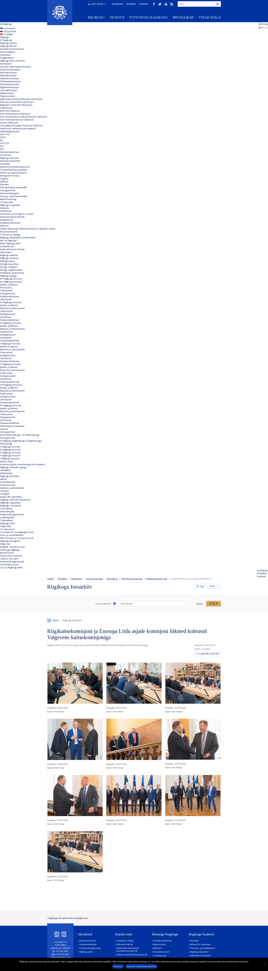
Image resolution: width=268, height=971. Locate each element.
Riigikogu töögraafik (10, 205)
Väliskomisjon (7, 93)
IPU (2, 146)
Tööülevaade (6, 202)
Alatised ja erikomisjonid (12, 308)
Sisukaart (143, 3)
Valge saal (5, 543)
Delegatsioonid (7, 293)
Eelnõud (4, 181)
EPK (2, 149)
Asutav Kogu (6, 461)
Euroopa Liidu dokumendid (13, 196)
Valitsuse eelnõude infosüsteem (131, 954)
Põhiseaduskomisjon (10, 81)
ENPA (3, 137)
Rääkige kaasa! (7, 261)
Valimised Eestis (124, 944)
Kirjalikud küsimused (10, 222)
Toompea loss (7, 529)
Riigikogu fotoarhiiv (9, 476)
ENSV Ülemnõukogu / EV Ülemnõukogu (19, 434)
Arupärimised (6, 219)
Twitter (160, 4)
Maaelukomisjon (8, 75)
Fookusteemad (7, 484)
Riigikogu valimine (9, 255)
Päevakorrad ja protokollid (13, 187)
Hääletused (5, 210)
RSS (171, 4)
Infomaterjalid (7, 511)
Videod (3, 479)
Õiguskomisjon (7, 96)
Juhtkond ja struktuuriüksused (15, 166)
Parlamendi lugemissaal (12, 514)
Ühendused (5, 155)
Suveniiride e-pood (9, 564)
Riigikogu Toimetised (10, 505)
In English (8, 34)
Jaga (202, 586)
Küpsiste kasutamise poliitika (141, 966)
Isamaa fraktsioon (9, 122)
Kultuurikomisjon (8, 72)
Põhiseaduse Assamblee (12, 426)
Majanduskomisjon (9, 78)
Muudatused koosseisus (12, 48)
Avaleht (50, 578)
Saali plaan (5, 54)
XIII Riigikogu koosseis (11, 281)
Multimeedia (6, 473)
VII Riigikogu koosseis (11, 405)
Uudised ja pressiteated (12, 487)
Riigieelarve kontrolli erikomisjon (16, 104)
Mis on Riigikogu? (8, 240)
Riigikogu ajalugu (8, 275)
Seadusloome (7, 246)
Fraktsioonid (6, 107)
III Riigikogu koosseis (10, 452)
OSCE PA (4, 143)
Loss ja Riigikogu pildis (11, 567)
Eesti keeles (97, 3)
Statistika (4, 208)
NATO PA (5, 134)
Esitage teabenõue (9, 264)
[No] (264, 964)
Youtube (165, 4)
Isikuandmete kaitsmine (200, 955)
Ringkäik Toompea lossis (12, 546)
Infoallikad (183, 17)
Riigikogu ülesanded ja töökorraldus (18, 237)
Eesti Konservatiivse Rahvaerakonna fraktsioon (23, 116)
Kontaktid (131, 3)
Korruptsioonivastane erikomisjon (17, 101)
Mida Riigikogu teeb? (10, 243)
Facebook (154, 4)
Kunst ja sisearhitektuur (12, 535)
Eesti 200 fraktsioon (10, 110)
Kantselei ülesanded (10, 160)
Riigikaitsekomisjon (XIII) (156, 578)
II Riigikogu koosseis (10, 455)
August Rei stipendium (11, 496)
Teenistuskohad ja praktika (13, 169)
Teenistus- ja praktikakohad (202, 948)
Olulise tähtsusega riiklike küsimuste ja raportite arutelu (27, 228)
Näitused (157, 948)
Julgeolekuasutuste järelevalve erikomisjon (21, 99)
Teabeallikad (6, 520)
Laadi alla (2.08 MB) (209, 653)
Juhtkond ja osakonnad (200, 944)
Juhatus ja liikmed (9, 284)
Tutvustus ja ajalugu (148, 17)
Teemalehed (6, 508)
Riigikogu (96, 17)
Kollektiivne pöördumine (12, 272)
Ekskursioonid (7, 552)
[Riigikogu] (59, 12)
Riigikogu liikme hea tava (12, 60)
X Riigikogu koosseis (10, 343)
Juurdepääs (117, 3)
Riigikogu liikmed (8, 46)
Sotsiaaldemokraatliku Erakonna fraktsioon (21, 125)
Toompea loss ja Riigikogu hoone (17, 532)
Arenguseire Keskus (10, 175)
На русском (10, 31)
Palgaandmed (7, 57)
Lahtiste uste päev (9, 558)
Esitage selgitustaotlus (11, 269)
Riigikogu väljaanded (10, 502)
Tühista (199, 603)
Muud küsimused (8, 231)
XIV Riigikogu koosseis (11, 278)
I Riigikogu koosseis (10, 458)
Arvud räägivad (7, 51)
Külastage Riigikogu (10, 549)
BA (1, 140)
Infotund (4, 225)
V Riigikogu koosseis (10, 446)
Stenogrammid (7, 190)
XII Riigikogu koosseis (11, 302)
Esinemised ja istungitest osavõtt (16, 213)
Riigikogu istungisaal (10, 540)
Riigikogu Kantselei (9, 157)
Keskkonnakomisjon (10, 69)
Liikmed (4, 429)
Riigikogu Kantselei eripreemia (15, 499)
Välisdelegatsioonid (9, 131)
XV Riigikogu (6, 40)
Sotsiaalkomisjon (8, 90)
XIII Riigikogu (112, 578)
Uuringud (4, 490)
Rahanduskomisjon (9, 84)
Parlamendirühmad (9, 152)
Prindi (212, 586)
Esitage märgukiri (8, 266)
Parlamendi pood (161, 952)
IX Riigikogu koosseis (10, 364)
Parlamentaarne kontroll (12, 216)
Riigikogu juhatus (8, 43)
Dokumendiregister (9, 193)
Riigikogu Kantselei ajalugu (13, 467)
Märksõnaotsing (8, 199)
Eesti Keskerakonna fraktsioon (15, 113)
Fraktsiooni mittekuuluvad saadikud (17, 128)
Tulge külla (210, 17)
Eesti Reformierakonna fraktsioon (17, 119)
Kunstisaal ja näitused (11, 555)
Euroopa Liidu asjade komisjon (15, 66)
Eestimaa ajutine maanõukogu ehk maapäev (22, 464)
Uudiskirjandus (7, 517)
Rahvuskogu (6, 443)
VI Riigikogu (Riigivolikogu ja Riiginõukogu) (21, 440)
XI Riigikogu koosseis (10, 322)
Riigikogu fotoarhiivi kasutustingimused (68, 918)
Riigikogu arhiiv (7, 523)
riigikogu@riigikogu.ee (60, 957)
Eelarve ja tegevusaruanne (13, 172)
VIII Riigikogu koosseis (11, 384)
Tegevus (116, 17)
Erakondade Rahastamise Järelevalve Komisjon (128, 949)
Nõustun (118, 966)
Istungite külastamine (162, 940)
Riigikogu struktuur (9, 258)
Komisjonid (5, 63)
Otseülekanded (7, 482)
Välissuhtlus (6, 252)
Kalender (4, 184)
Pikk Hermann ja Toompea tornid (17, 538)
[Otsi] (217, 4)
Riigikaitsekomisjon (9, 87)
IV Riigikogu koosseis (10, 449)
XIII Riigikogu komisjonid (132, 578)
